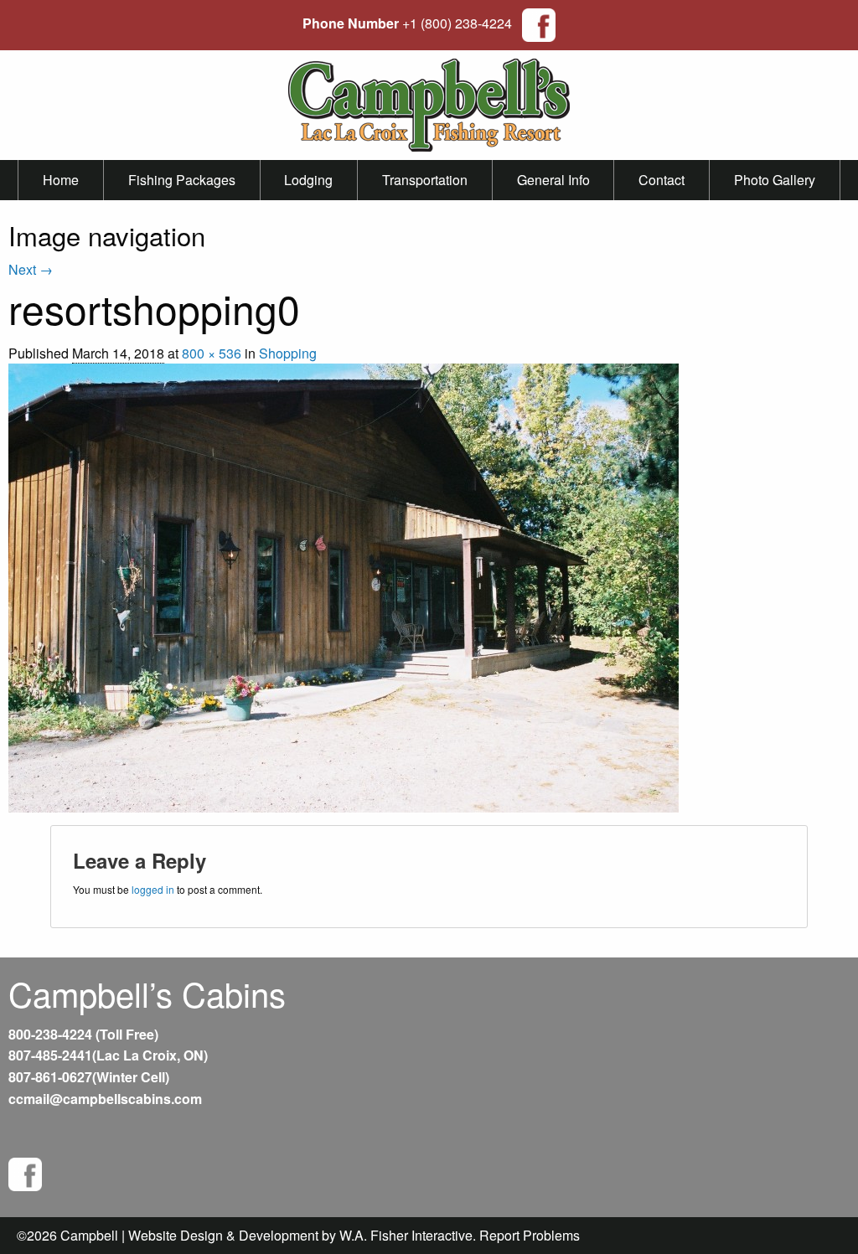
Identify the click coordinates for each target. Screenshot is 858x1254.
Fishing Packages (181, 179)
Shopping (288, 353)
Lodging (308, 179)
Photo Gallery (774, 179)
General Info (553, 179)
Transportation (425, 179)
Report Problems (529, 1235)
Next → (30, 269)
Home (61, 179)
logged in (153, 889)
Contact (661, 179)
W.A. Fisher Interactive (406, 1235)
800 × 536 (211, 353)
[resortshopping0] (343, 586)
